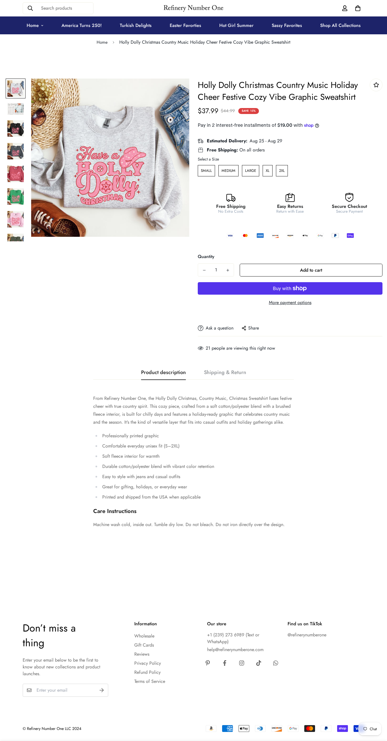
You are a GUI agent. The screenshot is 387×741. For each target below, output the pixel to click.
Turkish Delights (136, 25)
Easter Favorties (185, 25)
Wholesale (144, 636)
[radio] (206, 170)
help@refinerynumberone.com (235, 649)
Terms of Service (149, 681)
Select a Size (208, 159)
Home (33, 25)
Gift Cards (144, 645)
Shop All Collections (340, 25)
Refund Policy (147, 672)
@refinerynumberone (307, 635)
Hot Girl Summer (236, 25)
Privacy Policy (147, 663)
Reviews (141, 654)
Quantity (206, 256)
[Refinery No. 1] (193, 8)
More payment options (290, 302)
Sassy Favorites (287, 25)
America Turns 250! (81, 25)
